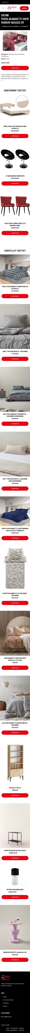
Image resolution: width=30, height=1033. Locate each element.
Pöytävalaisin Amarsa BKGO (15, 889)
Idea (5, 997)
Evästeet (21, 1028)
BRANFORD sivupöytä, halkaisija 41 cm (15, 952)
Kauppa (24, 8)
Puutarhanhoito (8, 1000)
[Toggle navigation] (3, 8)
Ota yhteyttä (14, 1028)
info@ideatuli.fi (5, 2)
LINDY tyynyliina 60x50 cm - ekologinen (15, 351)
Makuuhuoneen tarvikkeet (11, 26)
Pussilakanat (24, 26)
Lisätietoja (15, 68)
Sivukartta (21, 1030)
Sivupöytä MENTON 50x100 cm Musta (15, 850)
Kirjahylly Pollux (15, 788)
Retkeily (6, 1003)
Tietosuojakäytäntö (11, 1030)
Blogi (5, 1006)
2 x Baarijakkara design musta (15, 176)
